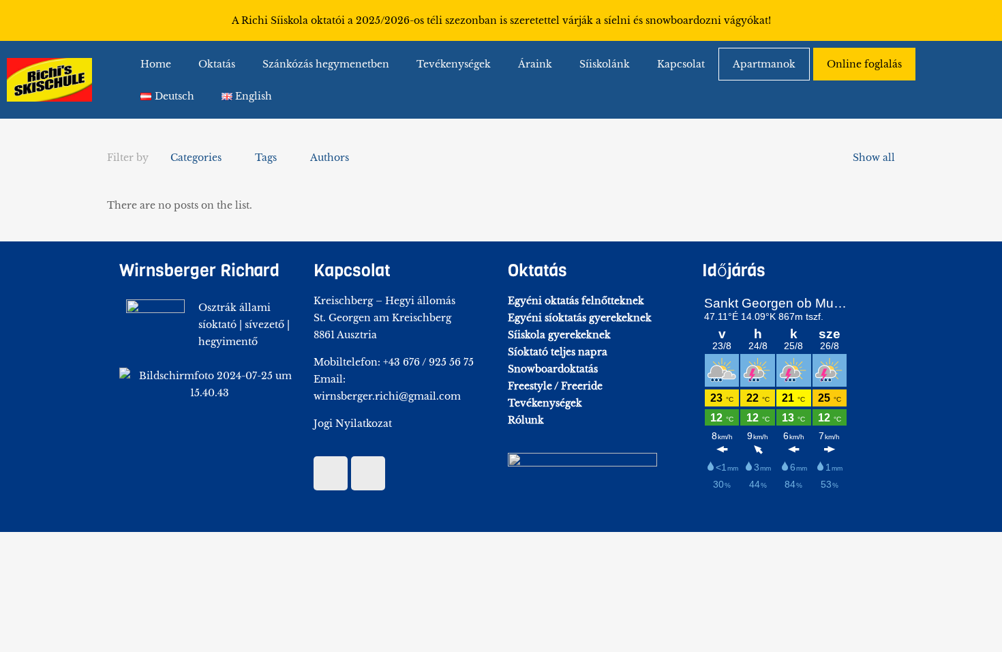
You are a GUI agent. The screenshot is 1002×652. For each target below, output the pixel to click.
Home (155, 64)
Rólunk (526, 420)
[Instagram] (981, 20)
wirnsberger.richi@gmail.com (387, 396)
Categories (196, 157)
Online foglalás (864, 64)
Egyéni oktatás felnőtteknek (576, 301)
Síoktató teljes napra (557, 352)
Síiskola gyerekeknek (559, 335)
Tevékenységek (453, 64)
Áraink (535, 64)
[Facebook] (954, 20)
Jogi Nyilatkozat (353, 423)
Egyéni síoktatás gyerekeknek (580, 318)
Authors (329, 157)
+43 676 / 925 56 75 (428, 362)
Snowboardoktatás (553, 369)
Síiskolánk (604, 64)
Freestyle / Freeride (555, 386)
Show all (874, 157)
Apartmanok (764, 64)
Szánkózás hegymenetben (325, 64)
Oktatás (216, 64)
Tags (266, 157)
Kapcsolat (681, 64)
